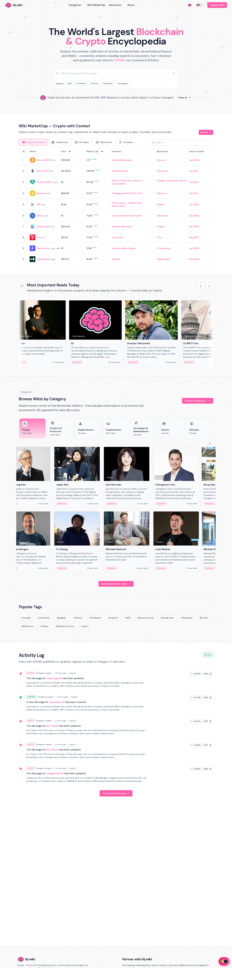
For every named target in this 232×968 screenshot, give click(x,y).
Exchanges (123, 83)
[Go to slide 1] (207, 443)
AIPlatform (27, 626)
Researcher (167, 617)
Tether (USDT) (44, 182)
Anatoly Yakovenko (122, 226)
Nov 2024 (194, 259)
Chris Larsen (119, 202)
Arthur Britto (119, 206)
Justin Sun (117, 237)
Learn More (170, 97)
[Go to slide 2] (209, 443)
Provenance (163, 248)
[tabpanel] (116, 206)
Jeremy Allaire (120, 215)
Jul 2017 (193, 193)
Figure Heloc (44, 248)
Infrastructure (145, 617)
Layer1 (84, 626)
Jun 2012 (194, 204)
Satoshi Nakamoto (122, 160)
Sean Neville (135, 215)
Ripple (160, 204)
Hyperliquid (43, 259)
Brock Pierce (135, 180)
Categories (74, 5)
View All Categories (195, 400)
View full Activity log (114, 793)
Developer (95, 617)
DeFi (69, 83)
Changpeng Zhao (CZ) (124, 193)
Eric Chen (53, 725)
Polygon (161, 180)
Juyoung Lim (54, 678)
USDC (40, 215)
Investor (113, 617)
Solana (160, 226)
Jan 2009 (194, 160)
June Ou (116, 248)
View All (204, 132)
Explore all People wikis (114, 583)
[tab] (33, 142)
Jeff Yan (116, 259)
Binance (41, 193)
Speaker (61, 617)
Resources (115, 5)
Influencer (187, 617)
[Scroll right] (209, 286)
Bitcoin (94, 83)
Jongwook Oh (55, 773)
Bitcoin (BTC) (44, 160)
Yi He (139, 193)
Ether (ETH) (43, 170)
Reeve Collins (119, 180)
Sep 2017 (194, 237)
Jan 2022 (194, 248)
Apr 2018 (194, 226)
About (130, 5)
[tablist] (77, 142)
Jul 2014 (193, 170)
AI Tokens (81, 83)
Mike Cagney (129, 248)
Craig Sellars (119, 183)
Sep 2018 (194, 215)
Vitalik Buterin (120, 170)
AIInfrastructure (65, 626)
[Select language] (200, 5)
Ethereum (108, 83)
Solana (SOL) (43, 226)
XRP (39, 204)
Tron (39, 237)
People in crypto (44, 673)
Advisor (77, 617)
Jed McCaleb (134, 202)
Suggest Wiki (217, 5)
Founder (26, 617)
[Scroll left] (200, 286)
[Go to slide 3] (212, 443)
